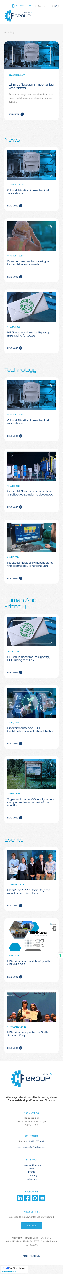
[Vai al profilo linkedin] (20, 1200)
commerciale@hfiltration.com (31, 1147)
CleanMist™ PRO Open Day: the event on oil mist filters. (28, 892)
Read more (14, 114)
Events (14, 840)
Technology (20, 370)
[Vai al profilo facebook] (28, 1200)
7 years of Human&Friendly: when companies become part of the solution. (30, 802)
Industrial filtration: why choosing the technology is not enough (30, 564)
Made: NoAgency (31, 1256)
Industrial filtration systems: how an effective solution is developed (30, 493)
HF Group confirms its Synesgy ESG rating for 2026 (28, 334)
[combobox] (44, 6)
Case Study (31, 1175)
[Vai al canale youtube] (42, 1200)
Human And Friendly (20, 603)
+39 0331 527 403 (35, 1141)
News (12, 140)
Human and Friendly (31, 1165)
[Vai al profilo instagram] (35, 1200)
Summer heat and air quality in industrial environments (28, 263)
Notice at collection (9, 1272)
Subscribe (31, 1225)
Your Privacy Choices (17, 1268)
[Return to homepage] (18, 21)
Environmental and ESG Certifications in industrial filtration (30, 729)
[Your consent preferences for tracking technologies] (60, 955)
